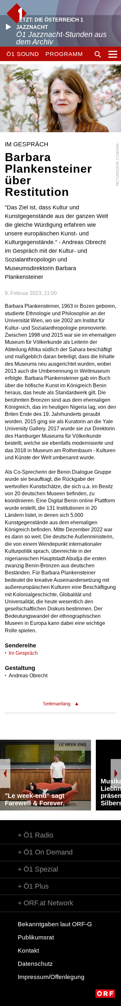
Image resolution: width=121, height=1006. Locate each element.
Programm (64, 54)
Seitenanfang (56, 703)
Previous (5, 773)
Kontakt (28, 950)
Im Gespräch (23, 653)
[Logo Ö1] (16, 13)
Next (116, 773)
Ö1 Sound (22, 54)
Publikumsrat (36, 937)
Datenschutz (35, 963)
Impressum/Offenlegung (51, 977)
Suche (98, 54)
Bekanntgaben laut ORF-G (55, 924)
